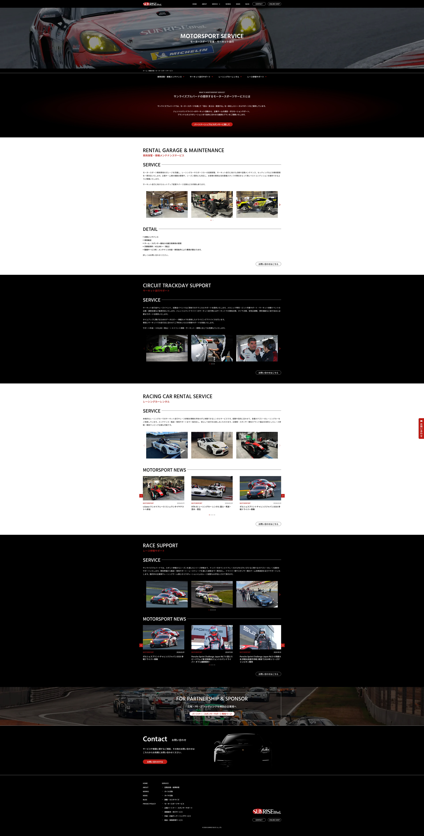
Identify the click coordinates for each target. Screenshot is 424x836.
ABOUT (204, 4)
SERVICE (215, 4)
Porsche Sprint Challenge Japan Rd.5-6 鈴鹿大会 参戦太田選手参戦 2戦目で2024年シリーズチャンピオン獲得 (260, 659)
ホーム (145, 71)
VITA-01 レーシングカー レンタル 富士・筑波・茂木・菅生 (211, 508)
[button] (144, 204)
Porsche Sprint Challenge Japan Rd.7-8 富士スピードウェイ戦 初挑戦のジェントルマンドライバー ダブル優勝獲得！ (212, 659)
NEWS (238, 4)
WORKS (228, 4)
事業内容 (151, 71)
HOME (194, 4)
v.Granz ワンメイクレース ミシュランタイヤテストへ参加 (163, 508)
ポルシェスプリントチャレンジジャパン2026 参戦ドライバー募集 (260, 508)
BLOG (247, 4)
